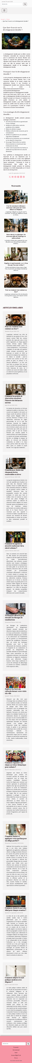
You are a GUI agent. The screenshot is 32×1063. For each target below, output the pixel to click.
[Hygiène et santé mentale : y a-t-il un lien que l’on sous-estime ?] (16, 254)
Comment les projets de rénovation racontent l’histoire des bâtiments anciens (13, 399)
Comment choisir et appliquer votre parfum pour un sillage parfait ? (16, 838)
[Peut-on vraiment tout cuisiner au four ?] (16, 281)
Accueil (3, 19)
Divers (8, 19)
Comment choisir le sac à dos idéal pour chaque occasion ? (15, 909)
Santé (16, 1052)
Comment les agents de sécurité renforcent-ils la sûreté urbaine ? (14, 546)
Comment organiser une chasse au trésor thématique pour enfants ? (15, 765)
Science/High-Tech (16, 1055)
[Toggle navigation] (4, 10)
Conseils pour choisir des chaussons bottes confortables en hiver (14, 472)
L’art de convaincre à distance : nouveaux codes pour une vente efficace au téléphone (16, 207)
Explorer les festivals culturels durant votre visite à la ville (15, 691)
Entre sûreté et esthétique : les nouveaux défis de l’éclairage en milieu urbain (16, 236)
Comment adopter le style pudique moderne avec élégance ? (14, 980)
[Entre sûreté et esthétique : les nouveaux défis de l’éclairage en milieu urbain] (16, 225)
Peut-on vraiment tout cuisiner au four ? (13, 328)
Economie (16, 1047)
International (16, 1050)
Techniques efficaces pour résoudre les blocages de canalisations (14, 617)
